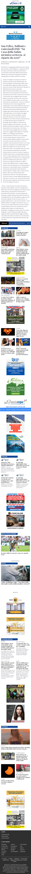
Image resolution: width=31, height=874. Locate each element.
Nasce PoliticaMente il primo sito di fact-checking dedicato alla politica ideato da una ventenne (15, 748)
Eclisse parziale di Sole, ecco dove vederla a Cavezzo (7, 782)
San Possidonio (14, 851)
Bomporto (13, 848)
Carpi (2, 854)
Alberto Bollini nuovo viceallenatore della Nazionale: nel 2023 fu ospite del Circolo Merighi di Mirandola (22, 665)
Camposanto (14, 846)
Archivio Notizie (5, 838)
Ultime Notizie (4, 836)
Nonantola (22, 851)
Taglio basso (21, 62)
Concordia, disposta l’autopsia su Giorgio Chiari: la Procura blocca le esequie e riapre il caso (22, 333)
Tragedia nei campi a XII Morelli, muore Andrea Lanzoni (22, 234)
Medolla (3, 853)
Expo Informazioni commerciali (15, 407)
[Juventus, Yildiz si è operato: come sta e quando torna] (15, 544)
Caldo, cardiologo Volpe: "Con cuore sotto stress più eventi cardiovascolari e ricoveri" (15, 583)
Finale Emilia (4, 846)
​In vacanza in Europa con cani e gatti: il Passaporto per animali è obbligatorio (23, 777)
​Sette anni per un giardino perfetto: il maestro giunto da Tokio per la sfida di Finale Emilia (21, 757)
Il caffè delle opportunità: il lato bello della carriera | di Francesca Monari (22, 465)
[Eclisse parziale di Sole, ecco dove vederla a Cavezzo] (8, 771)
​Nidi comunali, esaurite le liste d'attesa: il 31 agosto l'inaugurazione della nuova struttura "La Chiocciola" (7, 665)
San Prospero (23, 844)
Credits (14, 861)
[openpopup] (29, 27)
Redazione (5, 62)
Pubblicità (16, 858)
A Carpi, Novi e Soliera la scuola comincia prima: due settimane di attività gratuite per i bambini (8, 300)
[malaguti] (15, 828)
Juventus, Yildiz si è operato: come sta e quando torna (14, 553)
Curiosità (4, 727)
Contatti (10, 858)
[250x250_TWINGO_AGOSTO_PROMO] (15, 23)
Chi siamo (4, 858)
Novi (21, 846)
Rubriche (4, 456)
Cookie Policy (6, 860)
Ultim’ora (4, 223)
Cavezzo (13, 844)
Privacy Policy (24, 858)
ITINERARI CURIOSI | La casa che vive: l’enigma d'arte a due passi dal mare (7, 480)
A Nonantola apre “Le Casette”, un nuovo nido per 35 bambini (23, 645)
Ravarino (22, 849)
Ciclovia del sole (5, 834)
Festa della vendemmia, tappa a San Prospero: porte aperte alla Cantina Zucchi (8, 251)
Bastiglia (13, 849)
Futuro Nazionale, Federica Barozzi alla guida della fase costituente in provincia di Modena (22, 351)
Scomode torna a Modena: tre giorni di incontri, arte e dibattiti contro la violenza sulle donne (8, 351)
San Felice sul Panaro (4, 848)
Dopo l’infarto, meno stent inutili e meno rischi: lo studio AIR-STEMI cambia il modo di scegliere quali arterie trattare (22, 252)
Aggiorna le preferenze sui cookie (19, 860)
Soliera (22, 848)
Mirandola (3, 844)
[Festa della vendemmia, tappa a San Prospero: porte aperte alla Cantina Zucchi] (8, 242)
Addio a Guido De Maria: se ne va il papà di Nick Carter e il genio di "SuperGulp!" (23, 299)
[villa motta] (15, 35)
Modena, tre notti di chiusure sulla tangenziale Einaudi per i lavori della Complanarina (23, 281)
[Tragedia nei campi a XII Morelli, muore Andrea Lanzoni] (8, 234)
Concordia (3, 851)
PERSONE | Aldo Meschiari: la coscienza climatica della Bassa (7, 464)
